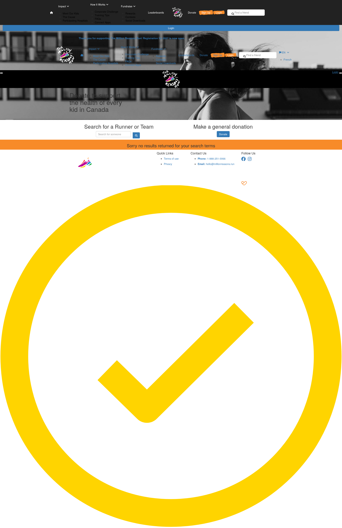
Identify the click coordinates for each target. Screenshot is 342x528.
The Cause (69, 17)
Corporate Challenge (106, 11)
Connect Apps (103, 22)
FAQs (98, 18)
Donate (223, 134)
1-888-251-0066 (212, 158)
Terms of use (171, 158)
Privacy (168, 164)
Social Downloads (135, 20)
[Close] (340, 73)
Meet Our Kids (71, 13)
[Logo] (176, 12)
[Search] (232, 14)
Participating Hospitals (75, 20)
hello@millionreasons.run (216, 164)
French (288, 59)
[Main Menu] (1, 73)
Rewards (130, 13)
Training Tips (102, 15)
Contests (130, 17)
